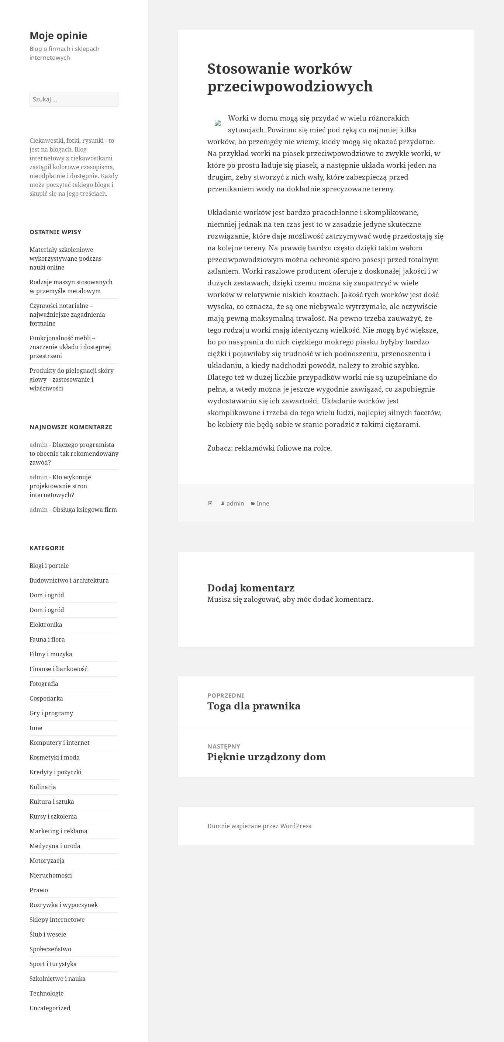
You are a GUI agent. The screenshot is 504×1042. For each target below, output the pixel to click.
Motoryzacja (47, 861)
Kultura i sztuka (52, 802)
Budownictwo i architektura (69, 580)
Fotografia (44, 684)
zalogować (261, 599)
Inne (36, 728)
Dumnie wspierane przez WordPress (259, 826)
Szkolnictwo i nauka (58, 979)
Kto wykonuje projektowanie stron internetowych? (60, 486)
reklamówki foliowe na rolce (282, 448)
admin (235, 503)
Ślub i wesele (48, 934)
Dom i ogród (47, 595)
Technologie (47, 993)
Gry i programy (51, 713)
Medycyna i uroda (55, 846)
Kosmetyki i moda (55, 757)
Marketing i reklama (58, 831)
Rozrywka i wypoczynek (64, 905)
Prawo (39, 890)
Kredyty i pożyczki (56, 772)
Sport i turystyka (53, 964)
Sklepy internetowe (57, 920)
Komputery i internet (60, 743)
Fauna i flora (47, 639)
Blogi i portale (49, 566)
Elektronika (46, 625)
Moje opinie (58, 35)
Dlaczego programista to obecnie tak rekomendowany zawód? (74, 453)
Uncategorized (50, 1008)
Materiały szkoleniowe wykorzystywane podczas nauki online (65, 258)
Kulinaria (43, 787)
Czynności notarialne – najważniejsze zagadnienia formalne (67, 314)
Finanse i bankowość (58, 669)
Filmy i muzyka (51, 654)
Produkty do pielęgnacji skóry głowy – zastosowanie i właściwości (72, 379)
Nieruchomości (51, 875)
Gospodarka (46, 698)
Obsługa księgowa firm (84, 510)
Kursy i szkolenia (53, 816)
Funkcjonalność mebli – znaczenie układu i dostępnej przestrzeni (70, 347)
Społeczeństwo (50, 949)
